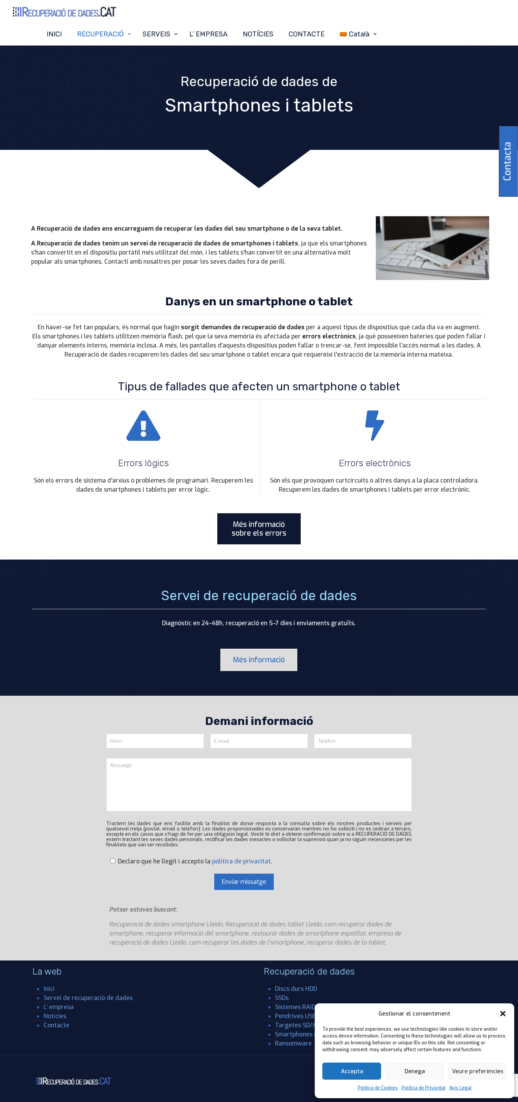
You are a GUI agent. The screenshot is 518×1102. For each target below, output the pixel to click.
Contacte (56, 1025)
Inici (49, 989)
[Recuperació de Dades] (65, 11)
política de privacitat (241, 861)
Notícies (55, 1016)
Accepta (352, 1071)
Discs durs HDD (296, 989)
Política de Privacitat (424, 1088)
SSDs (282, 998)
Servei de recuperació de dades (88, 998)
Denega (415, 1071)
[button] (503, 1013)
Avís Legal (460, 1088)
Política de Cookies (378, 1088)
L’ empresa (59, 1007)
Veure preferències (477, 1071)
